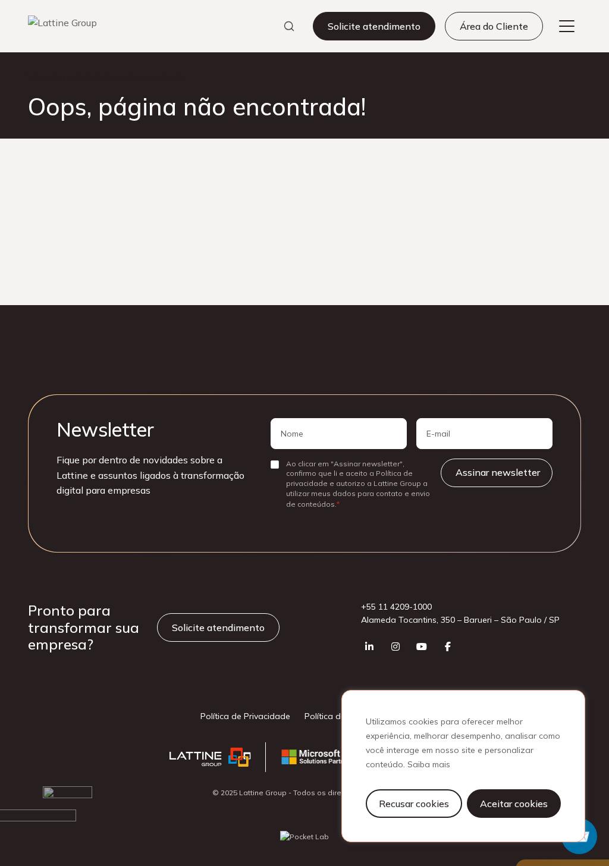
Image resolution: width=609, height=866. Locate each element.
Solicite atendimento (374, 26)
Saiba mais (428, 764)
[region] (463, 766)
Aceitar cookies (514, 803)
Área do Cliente (494, 26)
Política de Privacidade (245, 716)
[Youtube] (421, 646)
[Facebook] (448, 646)
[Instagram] (395, 646)
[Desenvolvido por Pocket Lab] (304, 836)
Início (38, 76)
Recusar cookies (414, 803)
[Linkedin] (369, 646)
